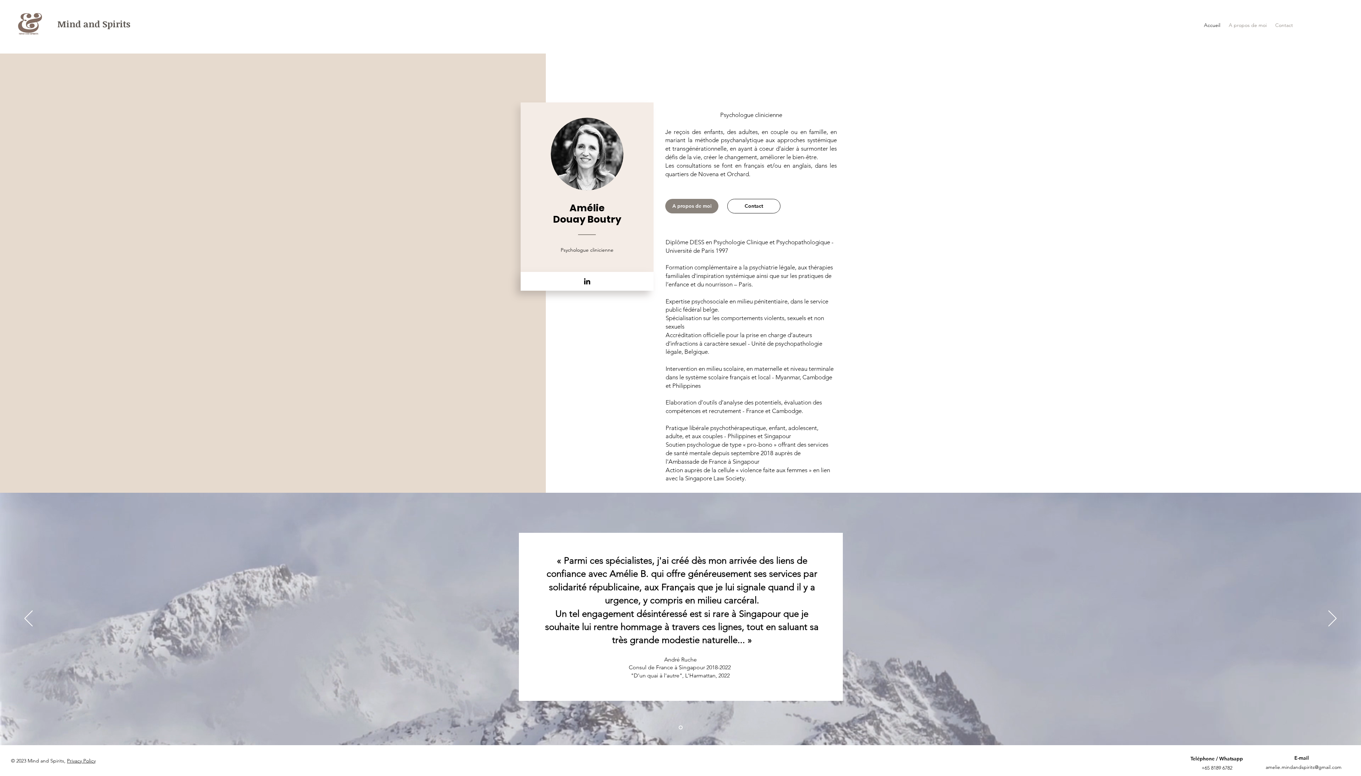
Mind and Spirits (93, 24)
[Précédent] (28, 618)
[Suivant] (1332, 618)
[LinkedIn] (587, 281)
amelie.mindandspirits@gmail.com (1304, 767)
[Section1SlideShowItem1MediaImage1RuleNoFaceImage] (681, 728)
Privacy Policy (81, 761)
